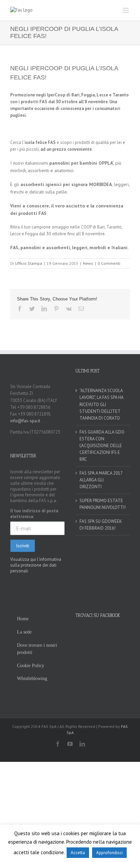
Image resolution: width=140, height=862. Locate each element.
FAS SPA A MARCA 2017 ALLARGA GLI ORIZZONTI (101, 480)
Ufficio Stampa (28, 263)
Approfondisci (109, 853)
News (88, 263)
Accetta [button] (78, 853)
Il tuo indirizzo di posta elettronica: (34, 513)
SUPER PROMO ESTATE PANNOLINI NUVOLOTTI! (103, 504)
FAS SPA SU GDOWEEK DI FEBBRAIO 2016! (101, 524)
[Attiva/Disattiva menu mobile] (126, 10)
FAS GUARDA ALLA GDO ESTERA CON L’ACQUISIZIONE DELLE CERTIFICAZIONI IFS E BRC (102, 445)
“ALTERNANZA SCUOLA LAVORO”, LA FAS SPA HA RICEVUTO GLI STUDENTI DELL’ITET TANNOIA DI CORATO (101, 404)
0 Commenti (109, 263)
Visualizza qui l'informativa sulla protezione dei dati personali (35, 565)
